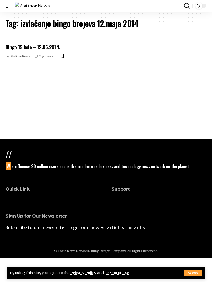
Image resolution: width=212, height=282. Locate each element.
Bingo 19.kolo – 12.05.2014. (33, 47)
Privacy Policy (83, 272)
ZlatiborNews (20, 56)
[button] (193, 273)
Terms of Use (117, 272)
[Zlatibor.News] (32, 6)
